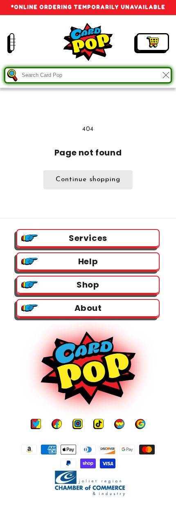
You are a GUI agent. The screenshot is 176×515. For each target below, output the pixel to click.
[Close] (166, 75)
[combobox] (88, 75)
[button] (6, 42)
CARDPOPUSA (96, 508)
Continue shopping (88, 179)
